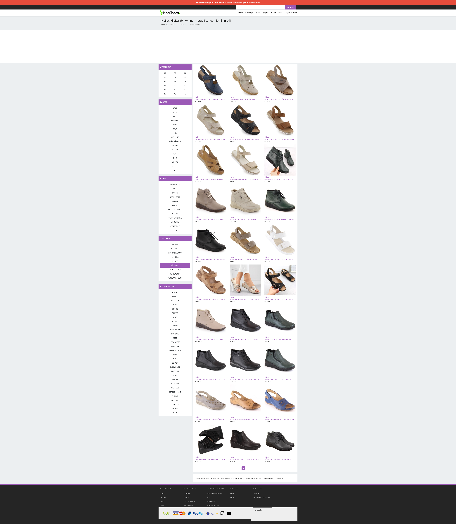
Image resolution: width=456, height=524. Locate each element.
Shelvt (175, 396)
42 (165, 90)
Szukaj (290, 7)
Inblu (175, 325)
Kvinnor (163, 497)
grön (175, 129)
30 (165, 73)
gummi (175, 193)
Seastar (175, 388)
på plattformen (175, 278)
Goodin (175, 321)
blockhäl (175, 249)
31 (175, 73)
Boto (175, 305)
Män (162, 501)
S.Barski (175, 384)
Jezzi (175, 338)
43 (175, 90)
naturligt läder (175, 210)
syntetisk (175, 226)
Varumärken (277, 13)
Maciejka (175, 346)
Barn (162, 493)
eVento (175, 413)
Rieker (175, 379)
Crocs (175, 309)
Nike (175, 359)
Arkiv (232, 497)
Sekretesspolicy (189, 501)
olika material (175, 218)
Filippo (175, 313)
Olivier (175, 363)
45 (165, 94)
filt (175, 189)
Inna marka (175, 330)
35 (185, 77)
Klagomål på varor (213, 505)
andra (175, 245)
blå (175, 112)
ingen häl (175, 257)
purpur (175, 150)
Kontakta (187, 493)
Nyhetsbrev (257, 493)
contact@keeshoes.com (247, 2)
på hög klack (175, 270)
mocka (175, 205)
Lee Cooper (175, 342)
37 (175, 81)
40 (175, 86)
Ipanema (175, 334)
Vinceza (175, 404)
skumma (175, 222)
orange (175, 145)
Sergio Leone (175, 392)
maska (175, 201)
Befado (175, 296)
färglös (175, 121)
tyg (175, 230)
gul (175, 133)
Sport (162, 505)
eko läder (175, 185)
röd (175, 158)
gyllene (175, 137)
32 (185, 73)
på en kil (175, 265)
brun (175, 116)
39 (165, 86)
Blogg (232, 493)
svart (175, 166)
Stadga (186, 497)
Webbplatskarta (189, 505)
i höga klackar (175, 253)
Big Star (175, 301)
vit (175, 170)
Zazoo (175, 409)
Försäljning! (292, 13)
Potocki (175, 371)
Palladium (175, 367)
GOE (175, 317)
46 (175, 94)
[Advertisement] (71, 46)
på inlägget (175, 274)
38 (185, 81)
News (175, 355)
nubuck (174, 214)
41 (185, 86)
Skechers (175, 400)
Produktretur (211, 501)
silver (175, 162)
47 (185, 94)
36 (165, 81)
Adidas (175, 292)
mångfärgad (175, 141)
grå (175, 125)
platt (175, 261)
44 (185, 90)
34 (175, 77)
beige (175, 108)
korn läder (175, 197)
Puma (175, 375)
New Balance (175, 350)
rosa (175, 154)
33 (165, 77)
